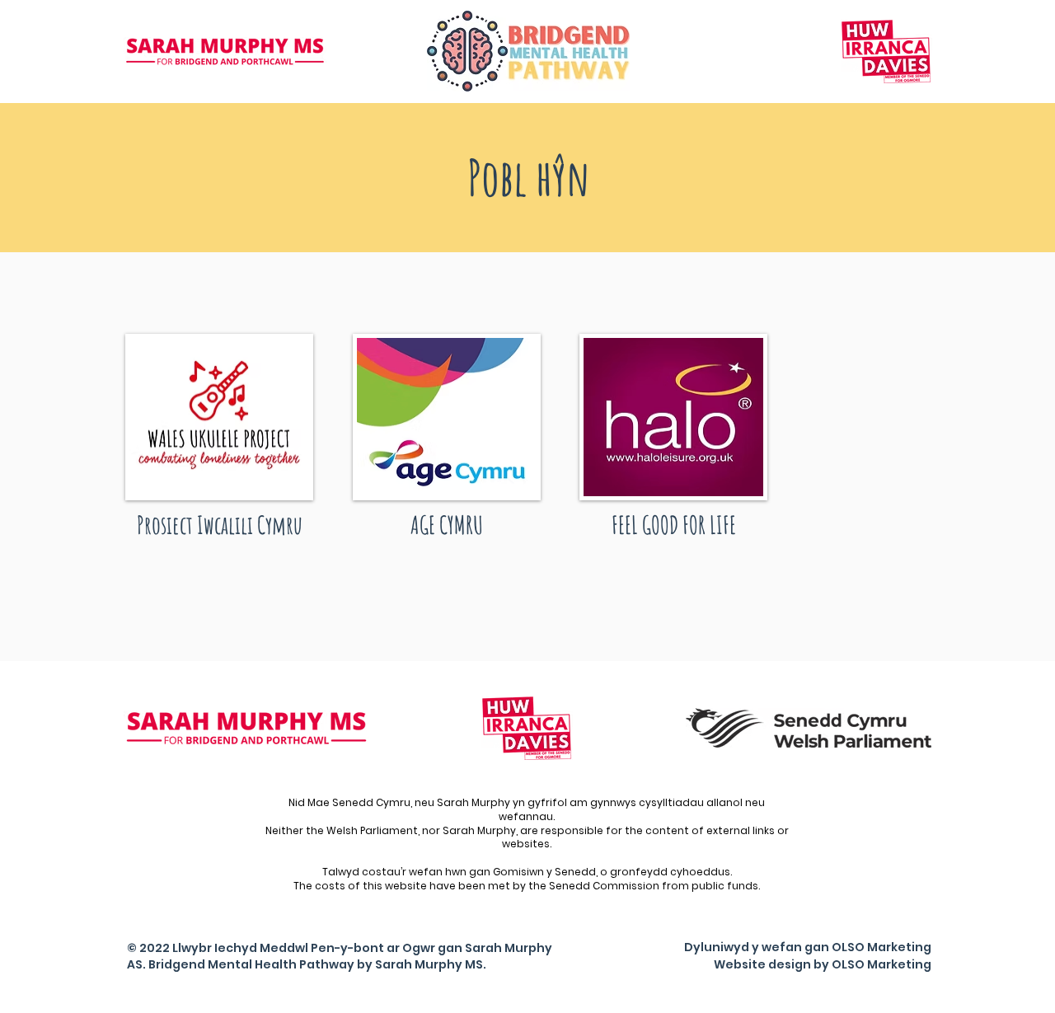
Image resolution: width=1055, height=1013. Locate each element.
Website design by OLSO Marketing (822, 964)
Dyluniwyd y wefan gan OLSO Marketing (807, 947)
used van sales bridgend (854, 999)
